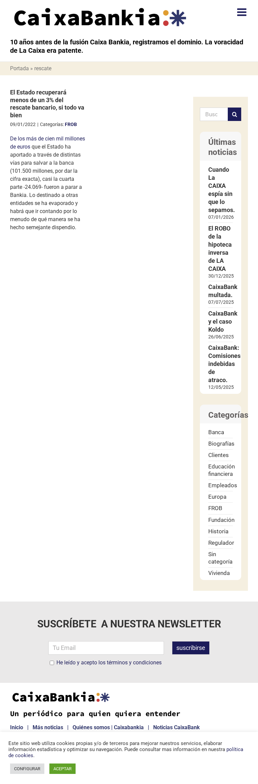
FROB (71, 124)
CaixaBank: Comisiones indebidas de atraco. (224, 363)
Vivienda (219, 573)
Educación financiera (220, 470)
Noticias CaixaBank (176, 727)
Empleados (220, 485)
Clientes (218, 455)
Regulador (220, 542)
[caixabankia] (60, 693)
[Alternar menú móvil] (242, 12)
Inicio (16, 727)
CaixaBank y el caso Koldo (223, 321)
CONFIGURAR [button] (27, 768)
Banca (216, 432)
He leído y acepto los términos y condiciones (109, 662)
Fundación (220, 520)
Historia (218, 531)
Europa (217, 496)
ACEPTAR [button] (62, 768)
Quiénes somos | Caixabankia (108, 727)
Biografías (220, 443)
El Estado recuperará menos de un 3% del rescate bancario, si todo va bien (47, 104)
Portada (19, 68)
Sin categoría (220, 558)
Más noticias (48, 727)
